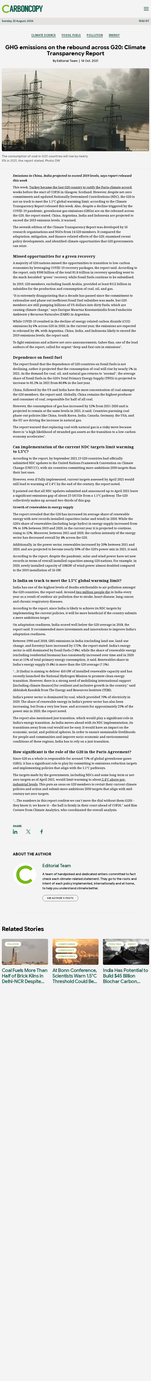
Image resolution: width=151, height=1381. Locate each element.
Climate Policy (66, 950)
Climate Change (66, 944)
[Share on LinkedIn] (15, 831)
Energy (114, 35)
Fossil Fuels (71, 35)
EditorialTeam (67, 61)
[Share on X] (28, 831)
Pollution (95, 35)
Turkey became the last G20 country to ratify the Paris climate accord (80, 187)
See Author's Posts (60, 898)
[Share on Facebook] (41, 831)
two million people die (92, 592)
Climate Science (43, 35)
